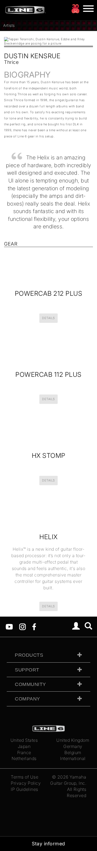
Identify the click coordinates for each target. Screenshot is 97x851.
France (24, 752)
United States (24, 740)
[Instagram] (22, 626)
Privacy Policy (26, 783)
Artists (9, 25)
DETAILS (48, 318)
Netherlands (24, 758)
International (73, 758)
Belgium (72, 752)
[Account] (76, 626)
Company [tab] (27, 699)
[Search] (88, 626)
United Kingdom (72, 740)
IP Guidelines (24, 789)
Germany (72, 746)
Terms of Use (24, 777)
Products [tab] (29, 655)
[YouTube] (9, 626)
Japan (24, 746)
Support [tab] (27, 670)
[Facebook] (34, 626)
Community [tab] (30, 684)
